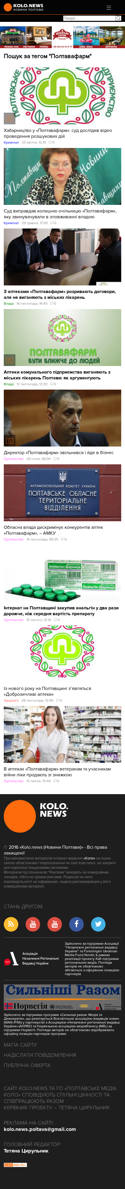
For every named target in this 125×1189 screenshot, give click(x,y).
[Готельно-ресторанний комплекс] (62, 37)
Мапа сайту (20, 1045)
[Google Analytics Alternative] (15, 1166)
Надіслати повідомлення (40, 1055)
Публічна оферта (27, 1065)
